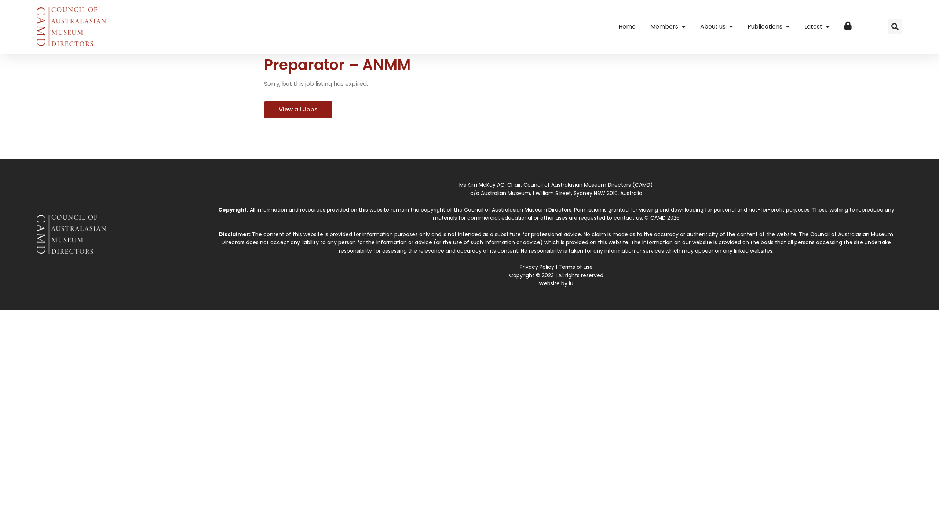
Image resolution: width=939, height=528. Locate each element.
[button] (895, 26)
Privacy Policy (537, 267)
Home (627, 26)
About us (713, 26)
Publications (765, 26)
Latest (813, 26)
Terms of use (576, 267)
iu (571, 283)
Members (664, 26)
